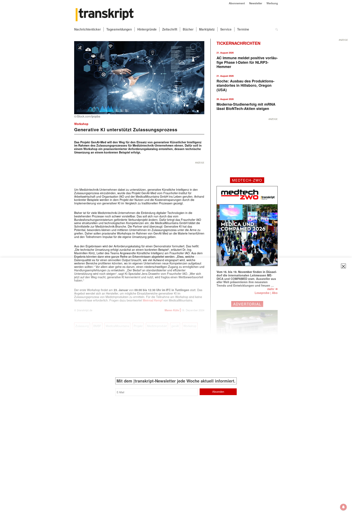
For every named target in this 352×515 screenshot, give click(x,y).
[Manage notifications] (343, 507)
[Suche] (276, 29)
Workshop (81, 124)
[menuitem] (237, 3)
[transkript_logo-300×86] (104, 15)
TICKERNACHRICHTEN (238, 43)
